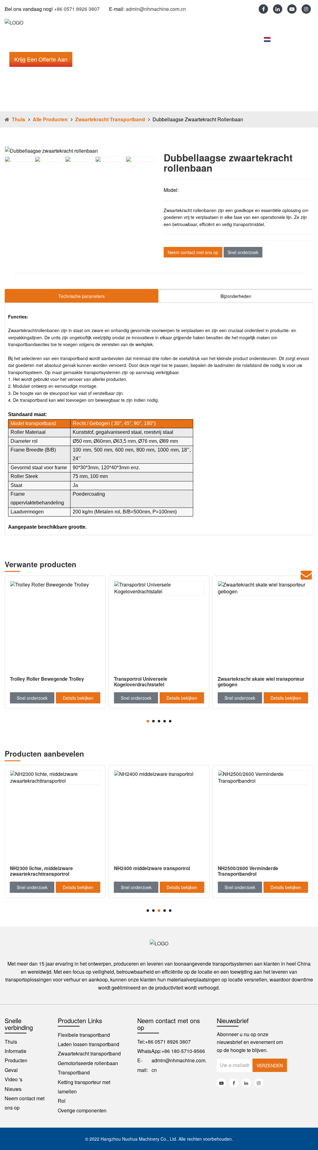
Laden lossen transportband (88, 1044)
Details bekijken (78, 698)
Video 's (132, 39)
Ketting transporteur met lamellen (84, 1086)
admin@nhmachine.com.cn (156, 8)
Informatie (41, 39)
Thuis (12, 39)
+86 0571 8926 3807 (77, 8)
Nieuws (162, 39)
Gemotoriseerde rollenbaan (88, 1063)
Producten (75, 39)
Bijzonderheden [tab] (235, 296)
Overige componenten (82, 1110)
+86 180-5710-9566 (183, 1051)
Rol (62, 1100)
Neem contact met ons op (211, 39)
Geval (104, 39)
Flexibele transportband (84, 1034)
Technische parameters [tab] (81, 296)
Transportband (74, 1072)
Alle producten (50, 119)
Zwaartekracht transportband (110, 119)
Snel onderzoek (243, 252)
